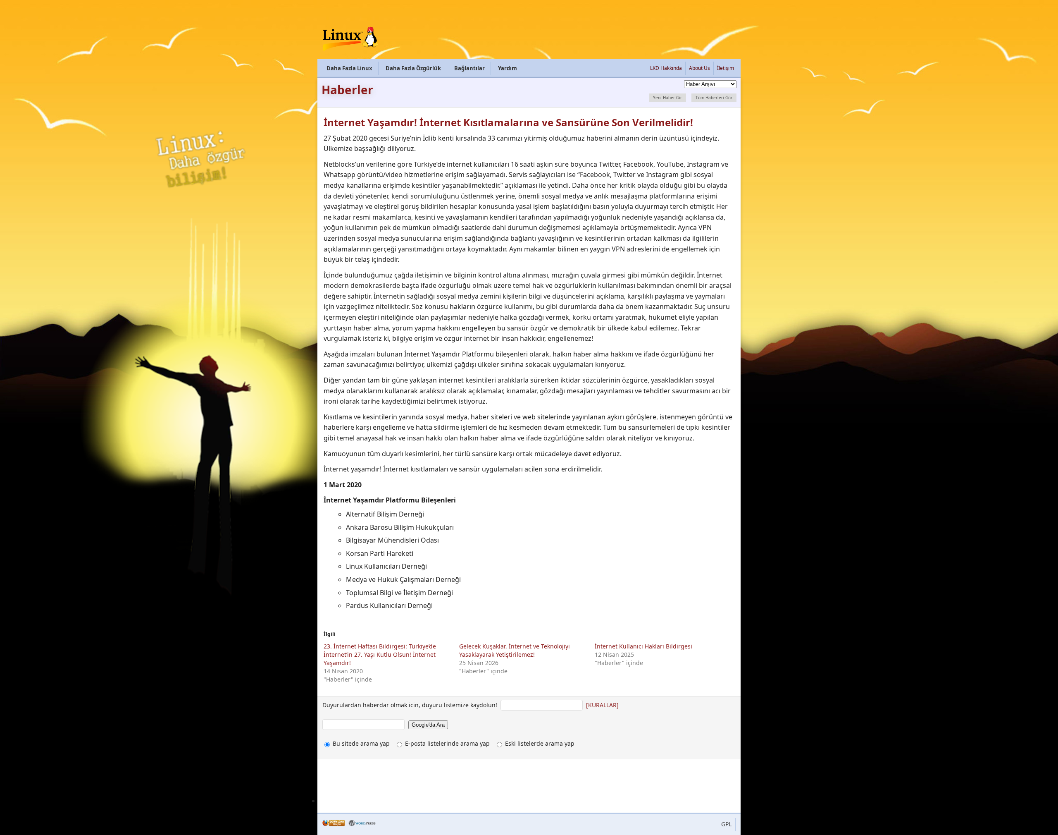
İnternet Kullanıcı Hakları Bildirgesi (643, 646)
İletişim (725, 68)
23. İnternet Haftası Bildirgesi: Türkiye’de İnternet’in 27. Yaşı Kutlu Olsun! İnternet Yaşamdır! (380, 654)
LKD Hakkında (666, 68)
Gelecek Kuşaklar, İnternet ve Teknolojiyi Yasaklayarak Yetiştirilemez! (514, 650)
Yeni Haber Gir (667, 97)
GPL (726, 824)
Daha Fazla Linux (349, 68)
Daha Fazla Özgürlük (413, 68)
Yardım (507, 68)
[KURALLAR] (602, 705)
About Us (699, 68)
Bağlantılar (469, 68)
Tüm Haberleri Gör (714, 97)
